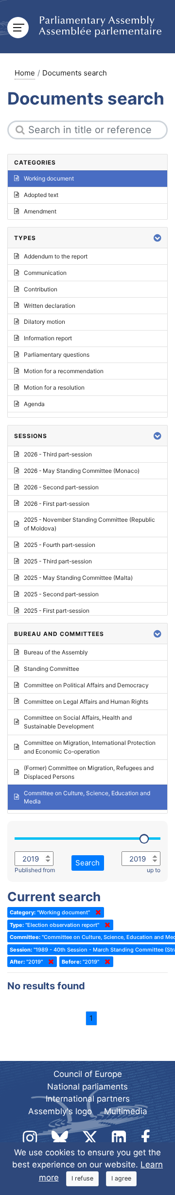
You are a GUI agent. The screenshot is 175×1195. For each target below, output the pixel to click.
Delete (96, 912)
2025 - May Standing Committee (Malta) (78, 577)
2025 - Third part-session (58, 561)
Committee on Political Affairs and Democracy (86, 685)
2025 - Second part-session (61, 594)
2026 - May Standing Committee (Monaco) (82, 470)
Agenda (34, 404)
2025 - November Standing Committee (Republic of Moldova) (89, 524)
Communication (45, 272)
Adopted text (41, 194)
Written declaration (49, 305)
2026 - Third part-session (58, 454)
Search (87, 862)
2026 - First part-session (56, 503)
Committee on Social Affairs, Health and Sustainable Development (78, 722)
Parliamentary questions (56, 354)
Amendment (40, 211)
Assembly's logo (60, 1111)
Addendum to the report (56, 256)
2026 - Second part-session (61, 487)
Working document (49, 178)
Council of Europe (87, 1074)
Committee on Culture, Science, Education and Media (87, 797)
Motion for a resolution (54, 387)
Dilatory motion (44, 321)
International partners (88, 1099)
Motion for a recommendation (64, 371)
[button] (157, 237)
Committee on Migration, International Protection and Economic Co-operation (90, 747)
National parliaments (87, 1086)
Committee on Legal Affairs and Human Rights (86, 701)
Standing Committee (51, 668)
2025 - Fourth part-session (59, 544)
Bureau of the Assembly (56, 652)
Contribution (40, 289)
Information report (48, 338)
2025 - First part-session (56, 610)
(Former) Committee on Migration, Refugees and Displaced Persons (89, 772)
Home (25, 72)
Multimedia (125, 1111)
